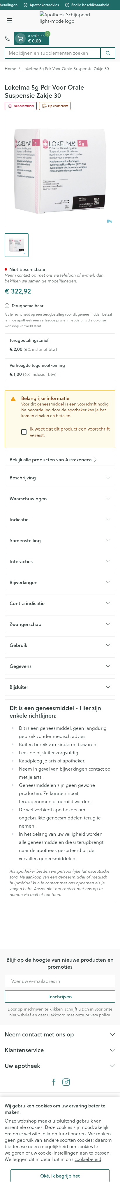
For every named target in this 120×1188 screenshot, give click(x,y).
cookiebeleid (88, 1159)
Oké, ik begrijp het (60, 1175)
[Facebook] (54, 1082)
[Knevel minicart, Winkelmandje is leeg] (20, 38)
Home (10, 69)
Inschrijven (60, 996)
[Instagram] (66, 1082)
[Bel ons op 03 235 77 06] (7, 38)
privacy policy (97, 1015)
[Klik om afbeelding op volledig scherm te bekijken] (60, 171)
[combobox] (53, 53)
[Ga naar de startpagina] (65, 21)
